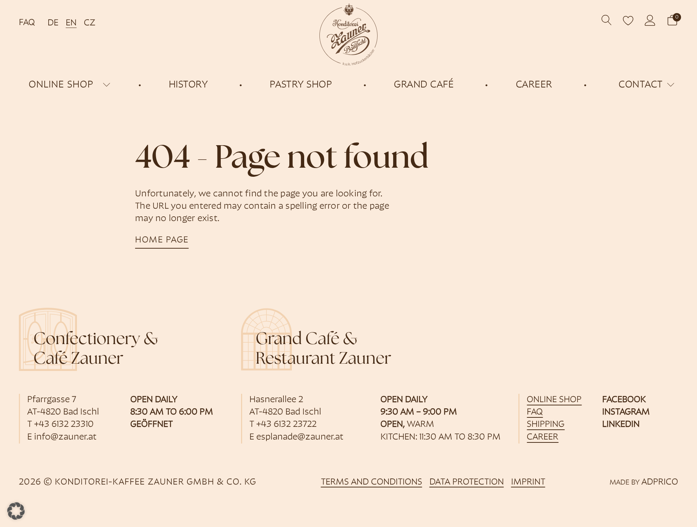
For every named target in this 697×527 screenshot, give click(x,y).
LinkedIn (621, 424)
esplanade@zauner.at (299, 437)
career (542, 437)
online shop (61, 85)
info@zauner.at (65, 437)
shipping (545, 424)
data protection (466, 482)
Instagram (626, 412)
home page (162, 240)
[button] (672, 20)
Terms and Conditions (371, 482)
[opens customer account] (650, 20)
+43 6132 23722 (286, 424)
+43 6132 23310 (64, 424)
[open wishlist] (628, 20)
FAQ (27, 23)
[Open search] (607, 20)
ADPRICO (659, 482)
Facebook (624, 400)
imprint (528, 482)
